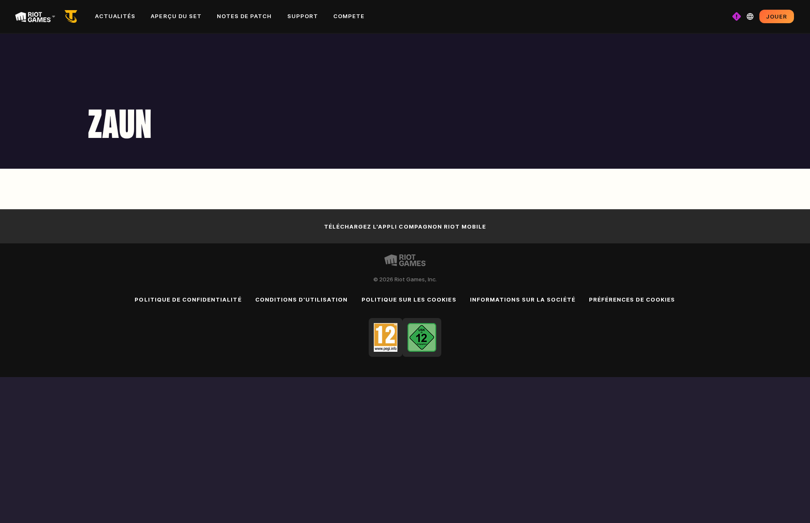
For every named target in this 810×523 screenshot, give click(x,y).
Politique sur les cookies (409, 299)
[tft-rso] (73, 16)
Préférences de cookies (632, 299)
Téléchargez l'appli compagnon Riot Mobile (405, 226)
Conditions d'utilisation (301, 299)
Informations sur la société (522, 299)
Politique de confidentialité (188, 299)
